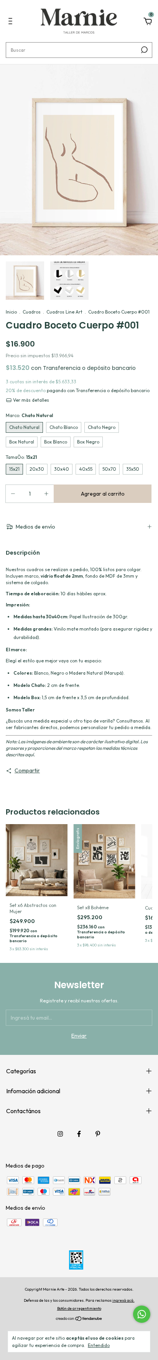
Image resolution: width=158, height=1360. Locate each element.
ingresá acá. (123, 1300)
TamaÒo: (21, 457)
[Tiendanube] (79, 1319)
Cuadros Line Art (64, 312)
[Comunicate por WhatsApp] (141, 1314)
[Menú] (12, 22)
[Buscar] (143, 50)
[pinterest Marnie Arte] (98, 1134)
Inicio (11, 312)
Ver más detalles (30, 400)
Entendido (99, 1345)
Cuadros (32, 312)
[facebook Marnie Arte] (79, 1134)
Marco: (29, 415)
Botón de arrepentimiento (79, 1308)
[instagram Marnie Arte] (60, 1134)
